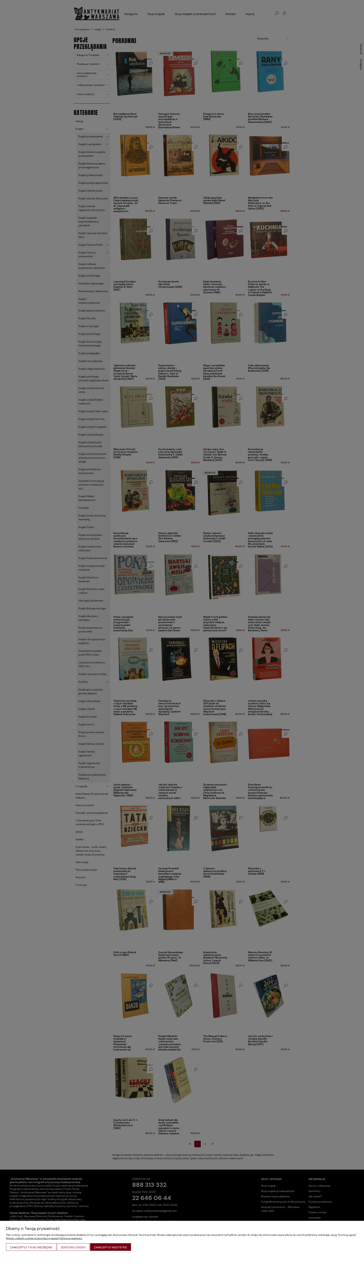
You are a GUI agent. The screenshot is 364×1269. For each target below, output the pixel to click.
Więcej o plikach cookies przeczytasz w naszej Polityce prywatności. (44, 1238)
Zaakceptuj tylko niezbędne (31, 1247)
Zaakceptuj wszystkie (110, 1247)
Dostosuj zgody (73, 1247)
